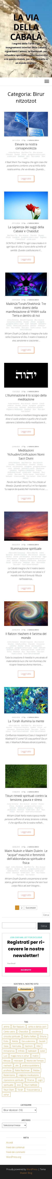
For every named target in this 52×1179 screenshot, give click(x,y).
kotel (42, 1050)
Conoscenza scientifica (14, 322)
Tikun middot (35, 156)
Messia (7, 1060)
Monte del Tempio (35, 1060)
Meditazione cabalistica (21, 326)
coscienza (36, 1031)
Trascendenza (33, 1089)
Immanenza (9, 1050)
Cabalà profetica (21, 464)
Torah (20, 1089)
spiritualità (8, 1084)
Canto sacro (9, 1031)
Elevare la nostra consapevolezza (26, 146)
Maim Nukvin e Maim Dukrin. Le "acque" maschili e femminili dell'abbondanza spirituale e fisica (26, 857)
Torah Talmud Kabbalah (30, 564)
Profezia (38, 470)
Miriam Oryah (34, 140)
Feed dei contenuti (15, 1147)
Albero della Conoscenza (16, 553)
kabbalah (32, 1050)
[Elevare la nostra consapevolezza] (26, 123)
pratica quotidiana (30, 1065)
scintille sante (11, 156)
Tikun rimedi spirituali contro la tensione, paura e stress (26, 798)
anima (6, 1026)
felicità (15, 1041)
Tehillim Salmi (30, 810)
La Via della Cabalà (26, 27)
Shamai (30, 1080)
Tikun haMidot (30, 1084)
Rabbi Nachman (12, 871)
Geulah (42, 1041)
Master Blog (26, 1172)
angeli (8, 867)
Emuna (23, 154)
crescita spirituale (12, 1036)
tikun (27, 156)
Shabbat (33, 326)
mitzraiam (18, 1060)
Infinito (21, 1050)
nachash (8, 1065)
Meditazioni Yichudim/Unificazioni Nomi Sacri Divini (26, 454)
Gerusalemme (28, 1041)
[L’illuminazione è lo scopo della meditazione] (26, 374)
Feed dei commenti (15, 1152)
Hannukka (16, 1046)
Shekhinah (21, 156)
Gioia (6, 1046)
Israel (27, 324)
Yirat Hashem (25, 411)
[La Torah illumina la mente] (26, 699)
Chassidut (9, 154)
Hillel (38, 1046)
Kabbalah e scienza (27, 468)
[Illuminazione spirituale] (26, 525)
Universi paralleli (19, 476)
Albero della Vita (32, 553)
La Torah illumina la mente (26, 721)
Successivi (31, 907)
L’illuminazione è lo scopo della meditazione (26, 397)
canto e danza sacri (37, 1026)
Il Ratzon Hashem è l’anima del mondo (26, 636)
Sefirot (9, 652)
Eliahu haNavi (30, 1036)
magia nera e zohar (20, 1055)
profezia (7, 1070)
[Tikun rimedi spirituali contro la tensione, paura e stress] (26, 775)
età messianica (18, 466)
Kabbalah (33, 324)
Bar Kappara (18, 1026)
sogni (40, 1080)
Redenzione (9, 1075)
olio (17, 1065)
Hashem (29, 1046)
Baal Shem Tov (26, 152)
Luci (5, 1055)
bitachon (35, 403)
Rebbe (36, 1070)
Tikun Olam (9, 1089)
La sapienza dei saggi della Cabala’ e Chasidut (26, 229)
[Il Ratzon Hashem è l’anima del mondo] (26, 613)
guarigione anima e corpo (36, 154)
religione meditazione (29, 1075)
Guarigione (15, 237)
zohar (6, 1094)
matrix (35, 1055)
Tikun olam (25, 328)
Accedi (9, 1142)
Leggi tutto (26, 178)
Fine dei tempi (36, 557)
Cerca (44, 926)
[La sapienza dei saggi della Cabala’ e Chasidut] (26, 205)
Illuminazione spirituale (26, 548)
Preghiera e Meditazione (14, 409)
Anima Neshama (14, 152)
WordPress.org (13, 1156)
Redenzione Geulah (14, 472)
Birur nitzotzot (37, 152)
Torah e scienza (35, 328)
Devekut (17, 154)
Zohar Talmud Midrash (37, 731)
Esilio (6, 1041)
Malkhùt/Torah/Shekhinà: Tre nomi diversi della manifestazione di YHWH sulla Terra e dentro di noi (26, 310)
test (19, 1084)
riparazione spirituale (14, 1080)
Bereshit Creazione (26, 320)
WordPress (32, 1169)
